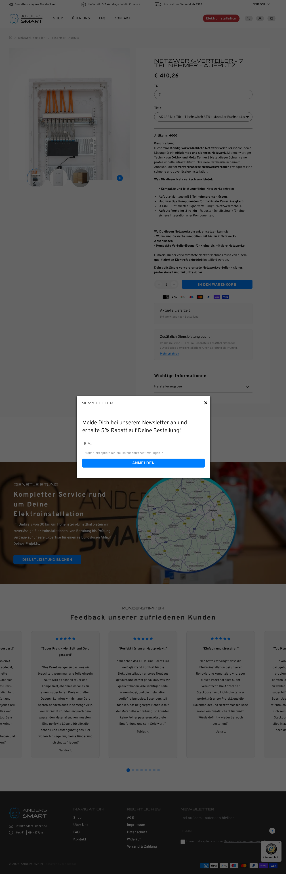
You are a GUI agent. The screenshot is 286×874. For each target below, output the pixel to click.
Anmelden (143, 463)
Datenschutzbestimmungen (141, 453)
